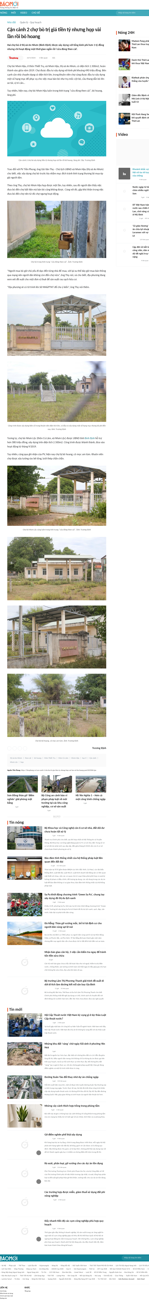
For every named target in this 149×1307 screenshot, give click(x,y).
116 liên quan (61, 1167)
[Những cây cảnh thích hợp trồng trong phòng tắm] (24, 1116)
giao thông (119, 1276)
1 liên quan (43, 58)
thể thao (22, 1266)
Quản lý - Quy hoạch (30, 22)
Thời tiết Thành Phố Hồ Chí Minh (101, 1266)
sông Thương (18, 1269)
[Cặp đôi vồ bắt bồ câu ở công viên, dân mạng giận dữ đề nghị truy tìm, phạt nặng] (124, 251)
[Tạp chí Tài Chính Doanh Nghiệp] (47, 836)
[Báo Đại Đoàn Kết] (48, 931)
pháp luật (12, 1266)
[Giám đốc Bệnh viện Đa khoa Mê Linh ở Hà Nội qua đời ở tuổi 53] (124, 100)
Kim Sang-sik (72, 1276)
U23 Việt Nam (54, 1272)
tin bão (17, 1279)
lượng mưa (61, 1276)
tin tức (43, 1272)
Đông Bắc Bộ (65, 1266)
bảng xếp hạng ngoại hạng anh (13, 1272)
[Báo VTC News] (136, 197)
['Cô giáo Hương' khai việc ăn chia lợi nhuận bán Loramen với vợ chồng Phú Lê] (124, 230)
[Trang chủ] (9, 5)
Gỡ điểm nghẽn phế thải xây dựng (63, 1134)
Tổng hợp (28, 1291)
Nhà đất (11, 22)
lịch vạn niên (6, 1269)
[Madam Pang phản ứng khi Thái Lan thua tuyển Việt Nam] (124, 45)
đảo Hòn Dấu (66, 1272)
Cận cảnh (92, 758)
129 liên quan (144, 239)
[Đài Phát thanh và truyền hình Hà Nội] (10, 807)
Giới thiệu (3, 1291)
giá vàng (26, 1279)
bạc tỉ (84, 758)
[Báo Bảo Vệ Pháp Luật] (43, 811)
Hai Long (98, 1276)
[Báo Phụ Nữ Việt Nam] (49, 989)
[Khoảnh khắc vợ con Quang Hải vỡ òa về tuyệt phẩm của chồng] (124, 173)
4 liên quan (60, 836)
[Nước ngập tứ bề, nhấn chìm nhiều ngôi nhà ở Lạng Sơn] (124, 191)
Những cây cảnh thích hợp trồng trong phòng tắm (72, 1106)
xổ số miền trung (100, 1272)
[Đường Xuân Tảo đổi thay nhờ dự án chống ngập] (24, 1087)
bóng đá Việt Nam (38, 1279)
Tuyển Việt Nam (131, 1276)
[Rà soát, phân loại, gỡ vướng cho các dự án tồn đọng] (24, 1173)
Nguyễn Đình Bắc (65, 1279)
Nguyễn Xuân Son (115, 1272)
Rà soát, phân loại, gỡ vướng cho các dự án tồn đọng (74, 1163)
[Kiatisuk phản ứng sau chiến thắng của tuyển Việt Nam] (124, 82)
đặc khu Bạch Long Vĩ (9, 1276)
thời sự (92, 1269)
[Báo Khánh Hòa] (48, 1200)
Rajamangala (44, 1266)
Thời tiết (50, 1276)
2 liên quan (62, 931)
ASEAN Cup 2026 (57, 1269)
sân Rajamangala (80, 1269)
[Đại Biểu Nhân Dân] (47, 866)
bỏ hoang (37, 758)
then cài (28, 758)
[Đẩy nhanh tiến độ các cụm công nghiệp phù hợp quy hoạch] (24, 1231)
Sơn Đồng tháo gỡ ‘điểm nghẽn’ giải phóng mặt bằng (20, 799)
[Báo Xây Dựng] (48, 902)
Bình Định (90, 438)
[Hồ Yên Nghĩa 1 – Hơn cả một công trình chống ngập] (91, 784)
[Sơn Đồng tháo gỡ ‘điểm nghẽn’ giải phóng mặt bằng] (22, 784)
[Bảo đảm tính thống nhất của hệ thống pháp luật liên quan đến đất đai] (24, 868)
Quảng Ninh (52, 1279)
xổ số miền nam (139, 1269)
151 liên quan (61, 866)
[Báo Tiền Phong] (13, 58)
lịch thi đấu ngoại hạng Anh (126, 1266)
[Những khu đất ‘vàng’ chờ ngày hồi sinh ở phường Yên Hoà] (24, 1053)
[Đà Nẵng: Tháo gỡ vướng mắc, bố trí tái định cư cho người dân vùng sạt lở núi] (24, 933)
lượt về (88, 1272)
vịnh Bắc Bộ (108, 1276)
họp (22, 762)
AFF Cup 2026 (102, 1269)
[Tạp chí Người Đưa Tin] (135, 218)
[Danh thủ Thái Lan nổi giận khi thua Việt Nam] (124, 64)
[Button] (20, 58)
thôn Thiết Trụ (49, 758)
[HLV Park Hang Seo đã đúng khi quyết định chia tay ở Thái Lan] (124, 119)
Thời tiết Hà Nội (26, 1276)
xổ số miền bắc (142, 1272)
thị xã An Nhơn (16, 758)
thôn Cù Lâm (63, 758)
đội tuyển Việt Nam (80, 1266)
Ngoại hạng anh (33, 1272)
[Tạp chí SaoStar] (135, 51)
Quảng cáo (3, 1298)
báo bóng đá (129, 1272)
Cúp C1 (68, 1269)
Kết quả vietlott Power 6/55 (120, 1269)
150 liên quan (61, 1081)
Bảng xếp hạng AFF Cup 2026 (84, 1279)
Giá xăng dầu (44, 1269)
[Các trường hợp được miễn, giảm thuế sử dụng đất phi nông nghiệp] (24, 1202)
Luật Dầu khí (32, 1266)
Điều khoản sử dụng (6, 1293)
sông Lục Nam (31, 1269)
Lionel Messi (78, 1272)
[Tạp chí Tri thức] (133, 67)
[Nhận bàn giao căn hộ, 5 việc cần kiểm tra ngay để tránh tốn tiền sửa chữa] (24, 962)
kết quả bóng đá (86, 1276)
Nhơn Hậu (75, 758)
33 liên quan (65, 988)
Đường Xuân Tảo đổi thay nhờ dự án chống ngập (72, 1077)
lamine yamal (7, 1279)
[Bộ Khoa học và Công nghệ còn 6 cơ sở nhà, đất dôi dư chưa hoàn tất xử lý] (24, 838)
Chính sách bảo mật (6, 1296)
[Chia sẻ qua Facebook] (9, 748)
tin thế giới (102, 1279)
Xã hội (4, 1266)
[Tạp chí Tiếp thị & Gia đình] (46, 960)
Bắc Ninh (112, 1279)
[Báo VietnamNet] (47, 1110)
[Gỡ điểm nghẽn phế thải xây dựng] (24, 1144)
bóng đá (55, 1266)
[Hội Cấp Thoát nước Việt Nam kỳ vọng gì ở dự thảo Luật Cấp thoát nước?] (24, 1025)
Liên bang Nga (39, 1276)
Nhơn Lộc (14, 762)
